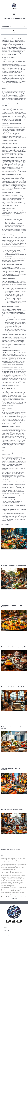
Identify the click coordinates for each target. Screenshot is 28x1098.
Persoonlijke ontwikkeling (7, 883)
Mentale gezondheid (14, 879)
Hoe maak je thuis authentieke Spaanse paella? (13, 646)
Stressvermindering (5, 890)
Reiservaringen (7, 885)
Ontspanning (19, 880)
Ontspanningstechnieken (6, 882)
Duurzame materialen (11, 864)
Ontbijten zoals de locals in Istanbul (10, 849)
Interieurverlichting (16, 875)
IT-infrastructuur (10, 877)
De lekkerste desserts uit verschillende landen (13, 686)
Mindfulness (24, 878)
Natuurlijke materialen (8, 880)
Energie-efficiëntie (6, 866)
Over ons (6, 930)
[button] (14, 14)
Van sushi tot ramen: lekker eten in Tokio (12, 809)
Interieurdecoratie (8, 870)
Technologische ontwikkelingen (10, 891)
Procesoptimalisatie (19, 883)
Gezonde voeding (12, 867)
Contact (6, 928)
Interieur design (19, 872)
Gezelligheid (15, 866)
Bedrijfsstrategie (21, 858)
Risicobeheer (16, 885)
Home (5, 927)
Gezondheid (21, 867)
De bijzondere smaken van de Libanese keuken (13, 565)
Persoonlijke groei (17, 882)
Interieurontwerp (6, 875)
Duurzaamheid (14, 862)
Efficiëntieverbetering (21, 864)
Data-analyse (10, 860)
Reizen (3, 897)
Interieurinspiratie (13, 874)
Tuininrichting (14, 892)
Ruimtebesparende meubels (8, 887)
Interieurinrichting (5, 874)
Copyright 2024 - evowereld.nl (14, 935)
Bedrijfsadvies (13, 858)
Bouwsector (3, 860)
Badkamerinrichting (5, 858)
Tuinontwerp (21, 892)
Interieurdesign (8, 872)
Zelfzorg (9, 894)
